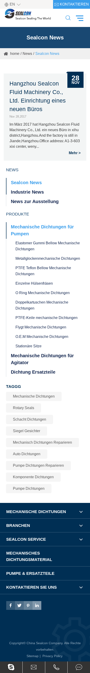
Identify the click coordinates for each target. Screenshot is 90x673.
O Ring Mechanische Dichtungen (42, 293)
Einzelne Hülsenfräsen (34, 283)
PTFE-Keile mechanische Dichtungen (46, 318)
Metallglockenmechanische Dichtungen (47, 258)
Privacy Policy (52, 656)
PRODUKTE (17, 214)
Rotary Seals (23, 408)
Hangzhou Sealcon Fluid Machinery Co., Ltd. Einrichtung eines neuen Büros (37, 96)
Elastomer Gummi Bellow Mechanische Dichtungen (47, 246)
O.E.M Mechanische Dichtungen (41, 337)
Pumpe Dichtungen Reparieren (38, 465)
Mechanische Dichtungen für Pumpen (42, 230)
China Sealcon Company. (45, 643)
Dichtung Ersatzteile (33, 372)
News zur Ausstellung (35, 201)
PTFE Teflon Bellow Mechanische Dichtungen (43, 271)
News (27, 54)
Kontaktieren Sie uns (71, 5)
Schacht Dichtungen (29, 419)
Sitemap (33, 656)
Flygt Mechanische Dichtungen (40, 327)
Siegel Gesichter (26, 431)
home (14, 54)
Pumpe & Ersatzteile (30, 573)
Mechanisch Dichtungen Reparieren (42, 442)
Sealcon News (47, 54)
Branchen (18, 525)
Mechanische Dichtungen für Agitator (42, 359)
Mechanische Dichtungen (34, 396)
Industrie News (27, 192)
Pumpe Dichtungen (29, 488)
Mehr (73, 153)
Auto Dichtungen (26, 454)
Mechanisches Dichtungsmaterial (29, 556)
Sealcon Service (26, 539)
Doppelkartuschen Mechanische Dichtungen (41, 305)
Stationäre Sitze (28, 346)
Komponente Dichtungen (33, 477)
